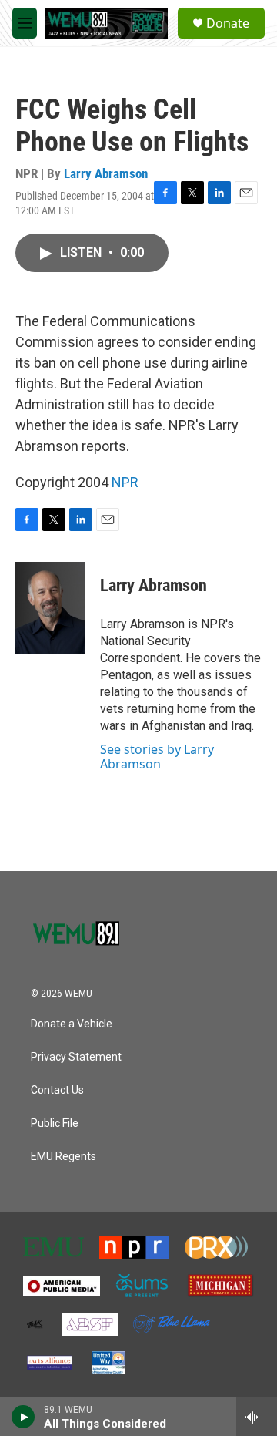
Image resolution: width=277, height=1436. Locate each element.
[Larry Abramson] (50, 608)
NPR (125, 482)
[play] (23, 1416)
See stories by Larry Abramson (157, 756)
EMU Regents (63, 1156)
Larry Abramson (106, 173)
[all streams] (256, 1416)
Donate (227, 23)
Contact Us (57, 1090)
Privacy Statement (76, 1057)
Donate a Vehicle (71, 1024)
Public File (54, 1123)
